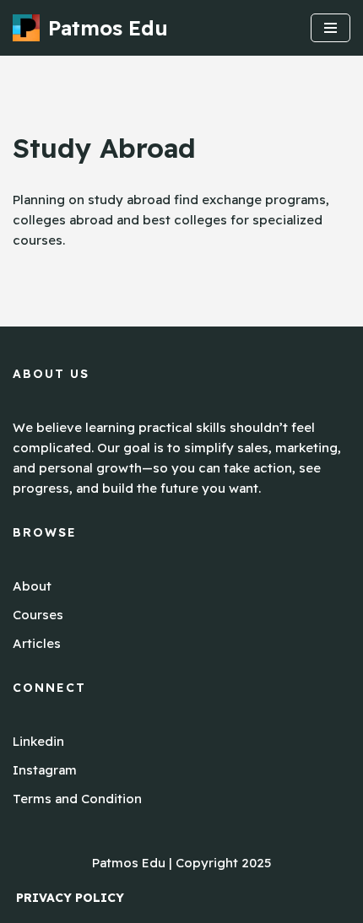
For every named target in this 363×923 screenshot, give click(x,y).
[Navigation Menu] (330, 27)
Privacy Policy (70, 897)
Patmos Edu (128, 863)
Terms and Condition (77, 799)
